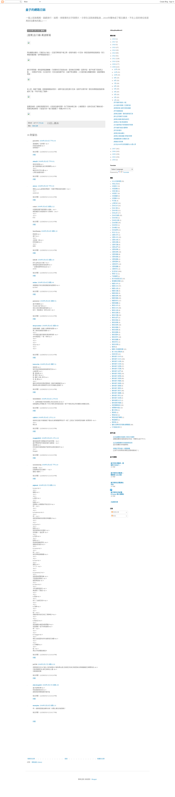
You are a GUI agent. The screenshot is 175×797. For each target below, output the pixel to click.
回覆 (34, 155)
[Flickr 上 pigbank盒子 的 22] (28, 98)
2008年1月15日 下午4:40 (46, 186)
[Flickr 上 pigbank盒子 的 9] (28, 115)
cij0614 (35, 417)
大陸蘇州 (115, 198)
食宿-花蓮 (115, 315)
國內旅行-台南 (116, 364)
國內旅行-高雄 (116, 383)
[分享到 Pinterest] (57, 123)
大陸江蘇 (115, 191)
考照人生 (115, 274)
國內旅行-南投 (116, 373)
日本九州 (115, 206)
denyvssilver (37, 326)
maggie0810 (37, 438)
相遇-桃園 (115, 298)
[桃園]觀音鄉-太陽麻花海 (121, 139)
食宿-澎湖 (115, 344)
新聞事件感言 (116, 408)
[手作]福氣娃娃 (118, 111)
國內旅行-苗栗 (116, 378)
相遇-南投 (115, 293)
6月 (115, 86)
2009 (114, 64)
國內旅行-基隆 (116, 386)
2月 (115, 97)
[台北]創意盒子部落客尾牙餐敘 (123, 125)
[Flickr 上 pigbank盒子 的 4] (28, 80)
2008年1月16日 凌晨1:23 (46, 260)
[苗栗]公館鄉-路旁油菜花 (121, 119)
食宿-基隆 (115, 332)
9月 (115, 78)
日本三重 (115, 208)
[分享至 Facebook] (55, 123)
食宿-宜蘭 (115, 313)
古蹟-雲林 (115, 261)
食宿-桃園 (115, 327)
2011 (114, 58)
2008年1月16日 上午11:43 (50, 438)
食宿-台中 (115, 305)
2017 (114, 42)
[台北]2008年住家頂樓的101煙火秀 (125, 144)
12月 (115, 69)
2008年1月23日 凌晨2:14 (48, 705)
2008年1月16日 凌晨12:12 (46, 206)
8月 (115, 80)
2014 (114, 50)
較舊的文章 (101, 759)
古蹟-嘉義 (115, 266)
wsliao (35, 282)
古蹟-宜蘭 (115, 242)
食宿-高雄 (115, 330)
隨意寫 (114, 422)
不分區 (114, 201)
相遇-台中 (115, 283)
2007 (114, 149)
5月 (115, 89)
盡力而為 (115, 410)
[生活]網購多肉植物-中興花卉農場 (123, 437)
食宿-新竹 (115, 337)
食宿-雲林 (115, 335)
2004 (114, 157)
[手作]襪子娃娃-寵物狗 (121, 128)
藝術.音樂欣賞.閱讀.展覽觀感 (121, 425)
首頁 (66, 759)
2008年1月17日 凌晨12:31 (47, 485)
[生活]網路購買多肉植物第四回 (122, 443)
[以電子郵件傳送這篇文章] (48, 123)
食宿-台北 (115, 308)
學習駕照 (115, 420)
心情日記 (115, 203)
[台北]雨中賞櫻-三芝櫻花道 (122, 105)
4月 (115, 92)
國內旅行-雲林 (116, 388)
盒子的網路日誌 (36, 9)
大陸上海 (115, 184)
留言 (114, 516)
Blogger (94, 779)
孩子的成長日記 (117, 279)
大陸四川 (115, 186)
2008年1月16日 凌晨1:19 (49, 231)
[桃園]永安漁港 (118, 142)
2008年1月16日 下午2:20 (50, 465)
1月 (115, 100)
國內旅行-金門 (116, 371)
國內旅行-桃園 (116, 381)
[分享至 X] (53, 123)
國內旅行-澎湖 (116, 398)
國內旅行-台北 (116, 359)
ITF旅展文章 (116, 427)
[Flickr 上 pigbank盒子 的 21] (28, 61)
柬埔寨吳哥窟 (116, 281)
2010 (114, 61)
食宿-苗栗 (115, 325)
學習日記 (115, 415)
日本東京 (115, 227)
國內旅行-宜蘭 (116, 366)
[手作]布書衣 (118, 130)
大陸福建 (115, 196)
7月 (115, 83)
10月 (115, 75)
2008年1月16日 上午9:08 (50, 399)
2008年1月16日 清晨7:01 (48, 364)
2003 (114, 160)
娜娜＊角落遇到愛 (117, 349)
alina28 (35, 161)
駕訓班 (114, 412)
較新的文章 (31, 759)
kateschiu (36, 364)
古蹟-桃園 (115, 254)
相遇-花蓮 (115, 291)
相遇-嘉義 (115, 303)
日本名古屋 (115, 220)
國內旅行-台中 (116, 356)
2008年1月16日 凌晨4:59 (50, 326)
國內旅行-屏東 (116, 376)
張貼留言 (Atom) (37, 762)
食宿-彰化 (115, 342)
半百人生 (115, 232)
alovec (35, 186)
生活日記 (115, 271)
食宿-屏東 (115, 322)
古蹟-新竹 (115, 264)
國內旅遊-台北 (116, 400)
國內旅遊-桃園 (116, 403)
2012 (114, 56)
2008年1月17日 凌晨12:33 (46, 664)
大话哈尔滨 (114, 502)
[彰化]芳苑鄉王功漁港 (120, 116)
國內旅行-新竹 (116, 391)
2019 (114, 39)
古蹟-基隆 (115, 259)
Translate (126, 172)
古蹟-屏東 (115, 249)
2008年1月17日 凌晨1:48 (50, 685)
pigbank (35, 485)
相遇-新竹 (115, 301)
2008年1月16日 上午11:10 (46, 417)
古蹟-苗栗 (115, 252)
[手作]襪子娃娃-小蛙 (120, 102)
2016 (114, 44)
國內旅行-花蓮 (116, 369)
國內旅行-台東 (116, 361)
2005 (114, 154)
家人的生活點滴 (117, 352)
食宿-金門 (115, 317)
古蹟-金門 (115, 247)
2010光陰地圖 (116, 181)
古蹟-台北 (115, 237)
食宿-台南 (115, 310)
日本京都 (115, 223)
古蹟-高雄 (115, 257)
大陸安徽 (115, 189)
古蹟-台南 (115, 240)
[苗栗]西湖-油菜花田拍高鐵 (122, 108)
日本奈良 (115, 225)
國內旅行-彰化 (116, 395)
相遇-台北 (115, 286)
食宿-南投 (115, 320)
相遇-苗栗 (35, 126)
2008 (114, 67)
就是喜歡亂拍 (116, 405)
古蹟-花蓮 (115, 245)
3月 (115, 94)
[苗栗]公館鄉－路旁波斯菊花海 (123, 114)
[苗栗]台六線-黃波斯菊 (121, 122)
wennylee (36, 705)
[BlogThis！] (51, 123)
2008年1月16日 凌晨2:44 (46, 282)
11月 (115, 72)
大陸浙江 (115, 193)
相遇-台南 (115, 288)
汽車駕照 (115, 276)
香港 (113, 347)
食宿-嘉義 (115, 339)
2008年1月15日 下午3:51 (46, 161)
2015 (114, 47)
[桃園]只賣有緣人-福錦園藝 (121, 448)
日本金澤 (115, 230)
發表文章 (116, 512)
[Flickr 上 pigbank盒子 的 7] (28, 44)
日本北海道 (115, 215)
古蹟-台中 (115, 235)
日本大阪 (115, 210)
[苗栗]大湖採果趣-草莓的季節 (123, 136)
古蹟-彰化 (115, 269)
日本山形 (115, 213)
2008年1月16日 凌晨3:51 (48, 301)
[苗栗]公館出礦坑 (119, 133)
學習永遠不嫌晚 (117, 417)
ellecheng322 (37, 685)
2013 (114, 53)
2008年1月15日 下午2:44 (48, 141)
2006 (114, 151)
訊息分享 (115, 354)
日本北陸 (115, 218)
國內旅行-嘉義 (116, 393)
